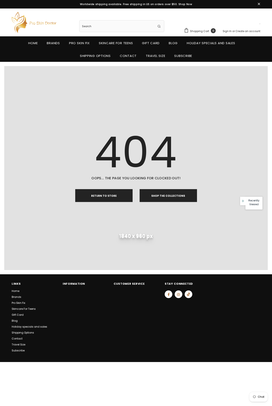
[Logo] (34, 22)
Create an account (247, 31)
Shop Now (185, 4)
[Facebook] (168, 294)
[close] (259, 4)
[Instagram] (178, 294)
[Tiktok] (188, 294)
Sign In (227, 31)
